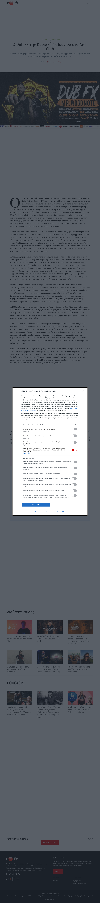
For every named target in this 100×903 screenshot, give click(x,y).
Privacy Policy (61, 512)
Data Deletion (39, 512)
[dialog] (50, 451)
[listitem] (50, 425)
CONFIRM (36, 505)
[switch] (74, 429)
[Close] (84, 391)
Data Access (50, 512)
